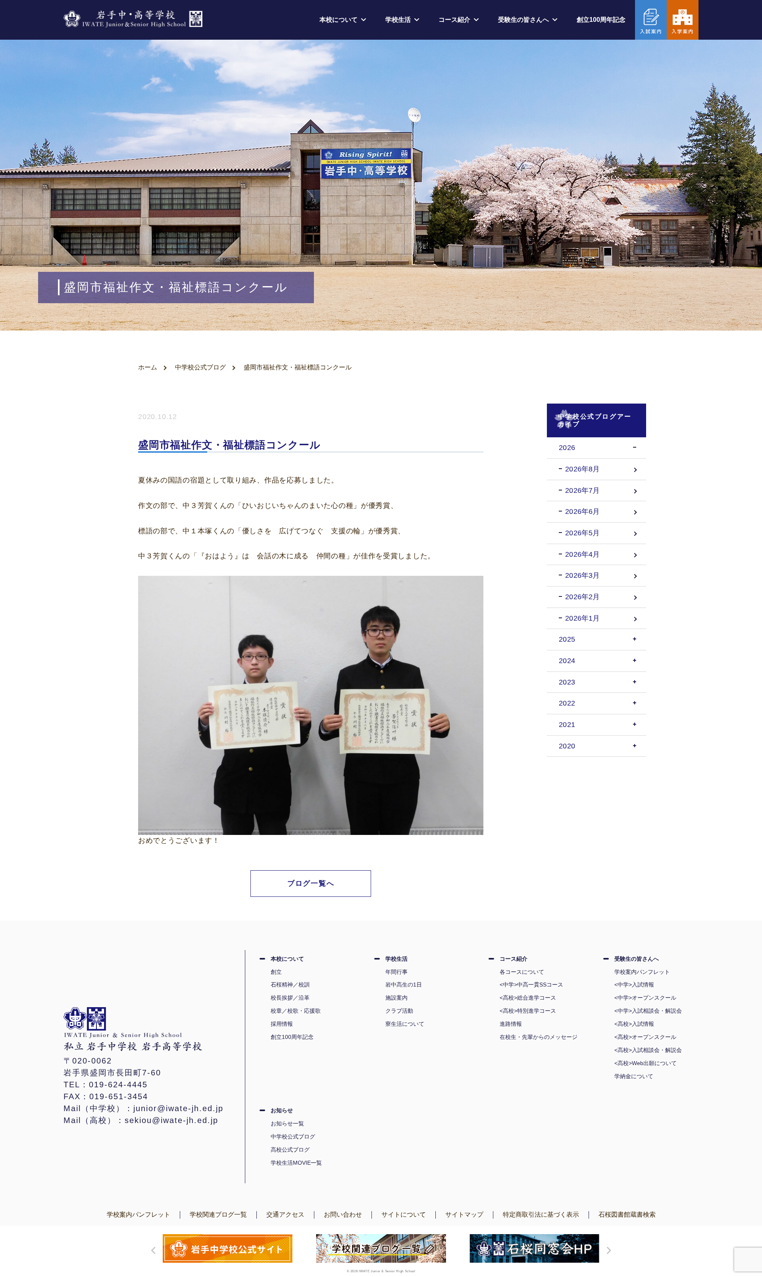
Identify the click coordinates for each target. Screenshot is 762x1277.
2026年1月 (582, 618)
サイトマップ (464, 1214)
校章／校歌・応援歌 (296, 1011)
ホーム (147, 367)
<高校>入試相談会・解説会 (648, 1050)
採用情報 (282, 1024)
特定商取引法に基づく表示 (541, 1214)
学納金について (633, 1076)
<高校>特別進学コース (528, 1011)
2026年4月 (582, 554)
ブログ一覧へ (311, 883)
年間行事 (396, 972)
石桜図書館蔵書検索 (627, 1214)
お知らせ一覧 (287, 1123)
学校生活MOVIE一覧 (296, 1163)
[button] (151, 1250)
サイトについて (403, 1214)
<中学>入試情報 (634, 984)
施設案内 (396, 997)
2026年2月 (582, 597)
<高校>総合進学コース (528, 997)
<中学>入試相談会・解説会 (648, 1011)
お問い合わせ (343, 1214)
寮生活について (404, 1024)
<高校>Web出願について (645, 1063)
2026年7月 (582, 490)
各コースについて (522, 972)
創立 (276, 972)
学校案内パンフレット (642, 972)
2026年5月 (582, 533)
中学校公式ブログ (200, 367)
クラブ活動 (399, 1011)
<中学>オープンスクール (645, 997)
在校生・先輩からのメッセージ (538, 1037)
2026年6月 (582, 511)
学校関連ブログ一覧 (218, 1214)
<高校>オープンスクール (645, 1037)
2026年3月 (582, 575)
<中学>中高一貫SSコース (531, 984)
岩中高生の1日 (403, 984)
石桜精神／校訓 (290, 984)
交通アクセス (285, 1214)
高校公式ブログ (290, 1149)
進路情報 (511, 1024)
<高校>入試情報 (634, 1024)
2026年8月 (582, 469)
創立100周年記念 (601, 19)
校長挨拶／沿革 (290, 997)
